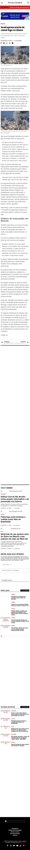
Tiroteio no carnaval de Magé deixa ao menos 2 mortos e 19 (19, 605)
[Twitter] (13, 845)
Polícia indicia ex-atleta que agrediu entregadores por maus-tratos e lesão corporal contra (19, 612)
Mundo (3, 23)
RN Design (22, 842)
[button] (4, 43)
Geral (2, 531)
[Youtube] (16, 845)
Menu (2, 3)
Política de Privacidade (15, 830)
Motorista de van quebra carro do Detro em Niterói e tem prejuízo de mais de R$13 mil (15, 536)
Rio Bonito (3, 494)
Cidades (13, 594)
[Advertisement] (15, 415)
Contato (15, 835)
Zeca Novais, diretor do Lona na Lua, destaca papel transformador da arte (19, 629)
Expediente (15, 828)
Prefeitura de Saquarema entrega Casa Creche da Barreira (18, 598)
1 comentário (16, 508)
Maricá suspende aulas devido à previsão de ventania (20, 745)
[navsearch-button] (27, 3)
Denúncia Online (15, 833)
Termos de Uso (15, 832)
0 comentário (18, 40)
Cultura (13, 625)
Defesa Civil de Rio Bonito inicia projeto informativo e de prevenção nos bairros (15, 499)
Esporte (2, 514)
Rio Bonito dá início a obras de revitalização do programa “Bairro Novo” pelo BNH (20, 738)
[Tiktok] (20, 845)
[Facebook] (7, 846)
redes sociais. (23, 179)
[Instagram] (10, 845)
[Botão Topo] (23, 845)
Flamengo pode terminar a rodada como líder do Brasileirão (13, 519)
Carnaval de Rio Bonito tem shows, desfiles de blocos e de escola (20, 621)
